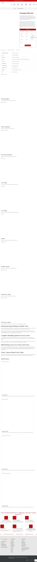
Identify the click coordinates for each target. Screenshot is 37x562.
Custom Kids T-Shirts (5, 431)
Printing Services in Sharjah (22, 534)
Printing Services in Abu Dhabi (32, 534)
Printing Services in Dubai (11, 534)
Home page (15, 8)
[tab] (3, 50)
